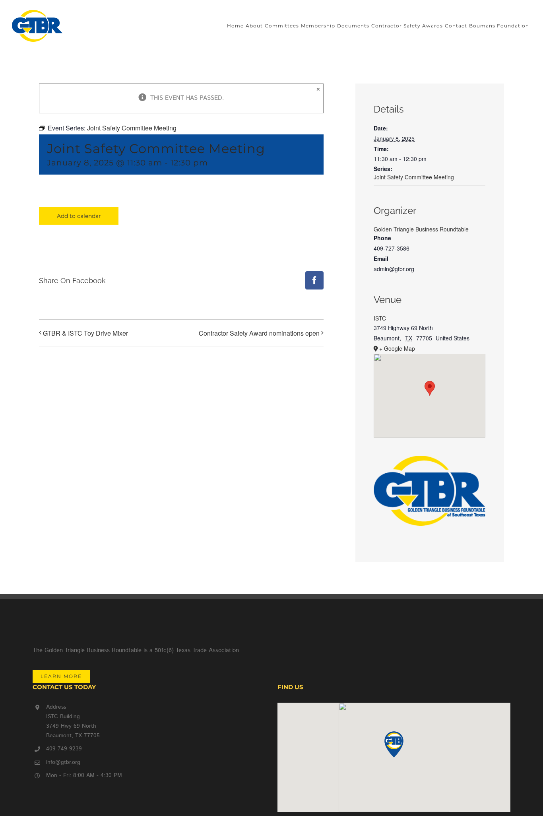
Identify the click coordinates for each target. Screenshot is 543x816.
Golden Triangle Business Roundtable (421, 229)
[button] (393, 744)
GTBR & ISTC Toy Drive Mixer (85, 333)
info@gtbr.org (63, 762)
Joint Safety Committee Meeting (414, 177)
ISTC (380, 318)
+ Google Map (397, 348)
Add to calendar (79, 216)
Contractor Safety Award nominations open (259, 333)
